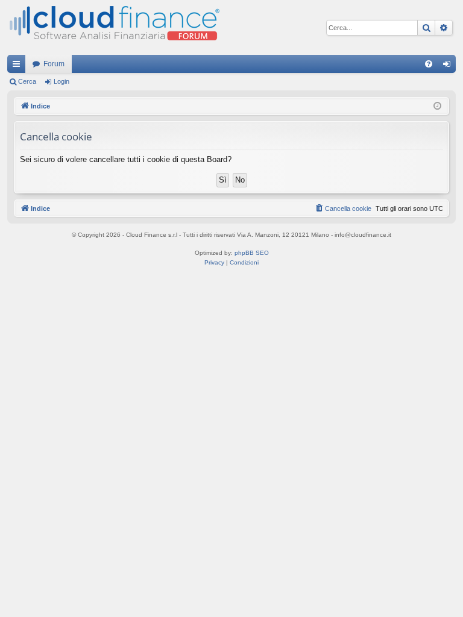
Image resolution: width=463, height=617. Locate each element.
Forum (54, 64)
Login (61, 81)
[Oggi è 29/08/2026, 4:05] (437, 106)
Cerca (27, 81)
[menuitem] (429, 64)
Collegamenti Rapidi (18, 66)
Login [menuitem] (449, 66)
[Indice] (113, 27)
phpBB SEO (252, 252)
